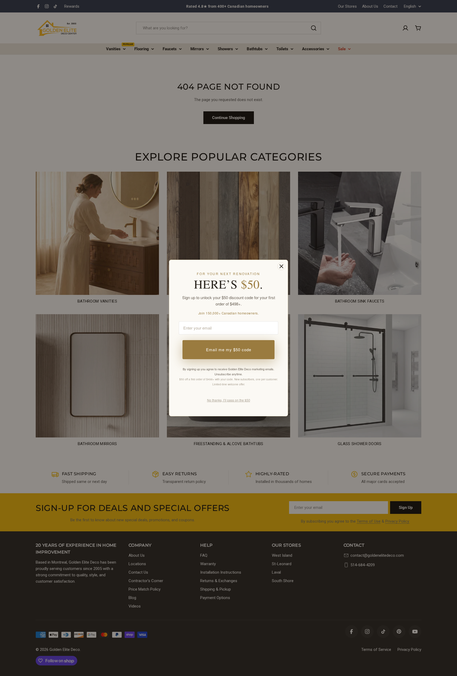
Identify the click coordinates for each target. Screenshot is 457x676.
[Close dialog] (281, 266)
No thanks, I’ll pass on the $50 (228, 400)
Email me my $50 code (228, 349)
